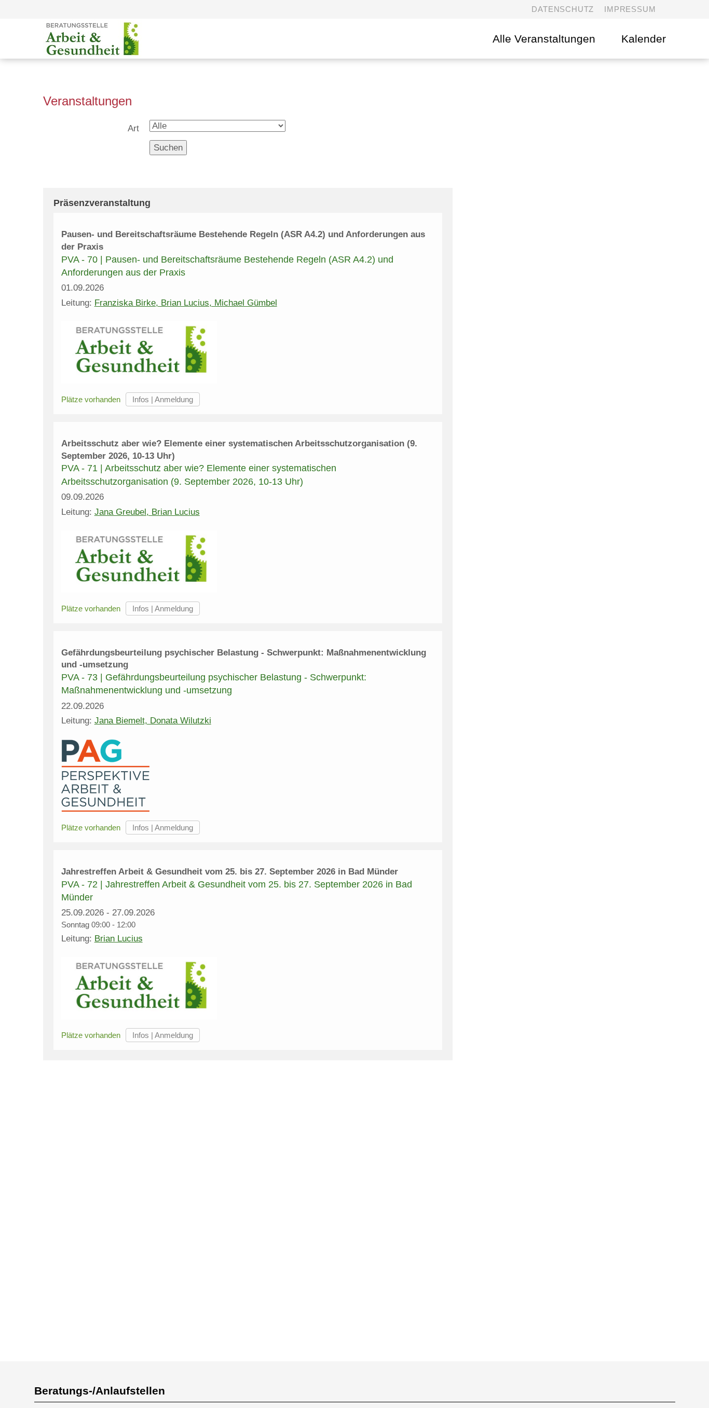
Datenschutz (562, 9)
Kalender (643, 39)
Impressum (630, 9)
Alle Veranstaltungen (544, 39)
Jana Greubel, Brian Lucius (147, 512)
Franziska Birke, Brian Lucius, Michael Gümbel (185, 303)
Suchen (168, 148)
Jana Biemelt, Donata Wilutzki (152, 721)
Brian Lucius (118, 939)
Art (133, 128)
